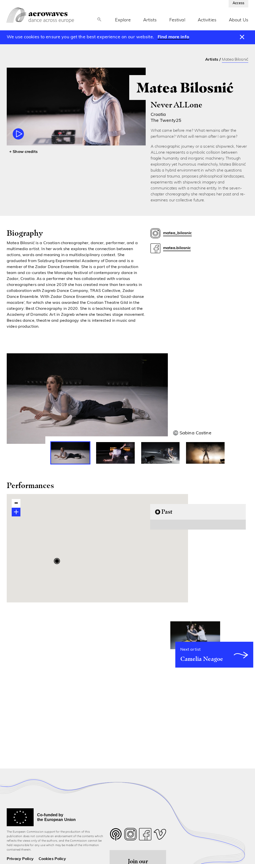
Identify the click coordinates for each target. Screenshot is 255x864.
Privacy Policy (20, 859)
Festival (177, 20)
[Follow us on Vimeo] (160, 835)
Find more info (173, 37)
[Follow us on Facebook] (145, 835)
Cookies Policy (52, 859)
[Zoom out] (16, 503)
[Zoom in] (16, 512)
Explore (123, 20)
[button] (57, 561)
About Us (238, 20)
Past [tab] (167, 511)
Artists (150, 20)
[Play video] (18, 133)
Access (238, 3)
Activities (207, 20)
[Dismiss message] (242, 37)
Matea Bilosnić (235, 60)
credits (31, 152)
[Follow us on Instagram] (130, 835)
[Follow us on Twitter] (116, 837)
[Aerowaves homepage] (40, 15)
